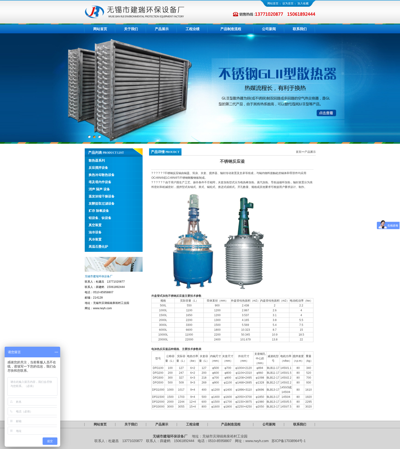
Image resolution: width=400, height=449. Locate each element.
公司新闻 (269, 29)
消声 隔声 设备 (99, 189)
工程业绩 (193, 29)
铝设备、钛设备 (100, 218)
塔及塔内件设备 (100, 182)
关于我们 (131, 29)
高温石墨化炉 (98, 246)
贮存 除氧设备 (99, 210)
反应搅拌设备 (98, 167)
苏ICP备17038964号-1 (289, 441)
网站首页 (272, 3)
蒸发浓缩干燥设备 (102, 196)
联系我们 (300, 29)
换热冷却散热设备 (102, 175)
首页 (298, 151)
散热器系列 (97, 160)
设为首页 (288, 3)
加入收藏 (303, 3)
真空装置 (95, 225)
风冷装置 (95, 239)
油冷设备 (95, 232)
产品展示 (162, 29)
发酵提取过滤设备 (102, 203)
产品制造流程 (230, 29)
